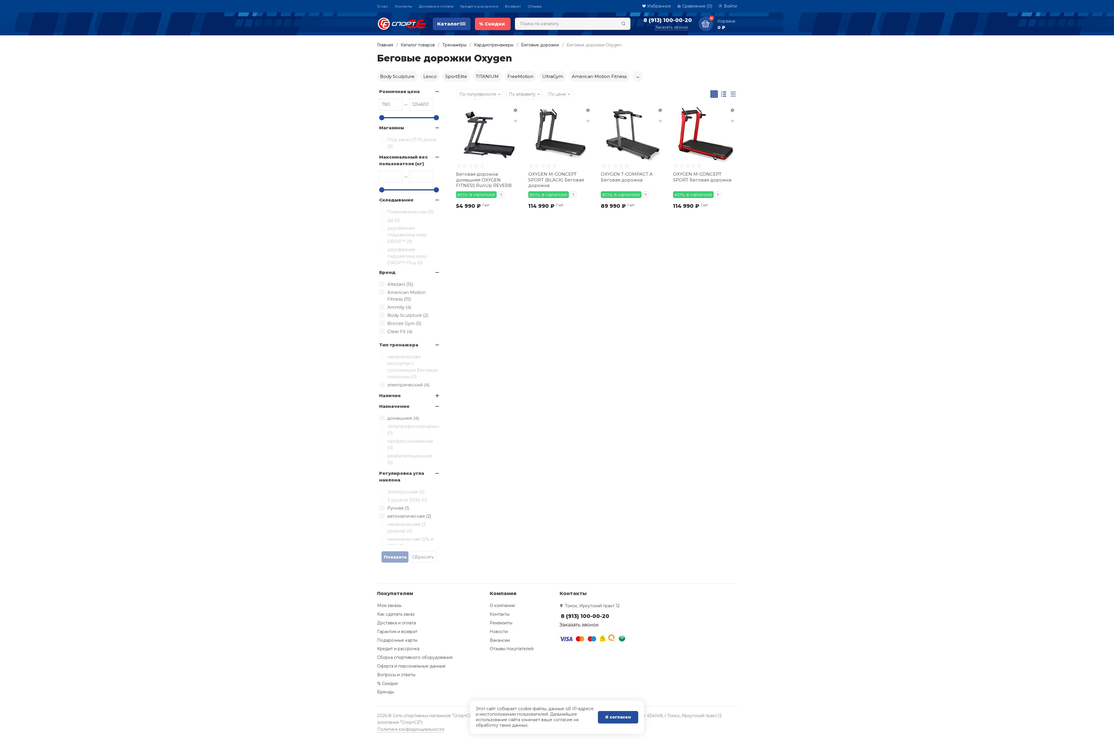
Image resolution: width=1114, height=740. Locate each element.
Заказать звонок (671, 27)
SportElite (456, 76)
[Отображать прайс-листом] (733, 94)
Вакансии (500, 640)
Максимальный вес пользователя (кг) (403, 160)
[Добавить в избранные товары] (515, 121)
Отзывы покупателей (512, 648)
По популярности (477, 94)
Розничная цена (399, 91)
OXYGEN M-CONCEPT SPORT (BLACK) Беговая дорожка (556, 179)
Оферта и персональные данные (411, 666)
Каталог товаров (418, 45)
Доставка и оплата (436, 6)
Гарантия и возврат (397, 631)
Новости (499, 631)
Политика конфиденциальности (410, 729)
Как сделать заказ (396, 614)
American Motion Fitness (599, 76)
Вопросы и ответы (396, 674)
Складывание (396, 200)
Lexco (430, 76)
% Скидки (387, 683)
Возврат (513, 6)
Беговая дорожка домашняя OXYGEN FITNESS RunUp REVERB (484, 179)
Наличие (390, 395)
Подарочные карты (397, 640)
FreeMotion (520, 76)
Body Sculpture (397, 76)
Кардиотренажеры (493, 45)
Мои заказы (389, 605)
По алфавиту (522, 94)
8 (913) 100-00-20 (667, 20)
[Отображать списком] (723, 94)
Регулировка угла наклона (401, 476)
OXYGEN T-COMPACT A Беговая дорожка (627, 177)
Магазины (391, 127)
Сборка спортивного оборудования (415, 657)
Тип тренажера (398, 345)
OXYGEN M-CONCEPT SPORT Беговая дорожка (702, 177)
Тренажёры (454, 45)
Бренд (387, 272)
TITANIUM (487, 76)
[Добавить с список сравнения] (515, 110)
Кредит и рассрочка (479, 6)
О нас (382, 6)
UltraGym (552, 76)
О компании (502, 605)
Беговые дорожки (540, 45)
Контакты (403, 6)
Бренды (385, 691)
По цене (557, 94)
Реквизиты (501, 623)
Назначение (394, 406)
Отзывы (535, 6)
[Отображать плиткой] (714, 94)
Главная (385, 45)
